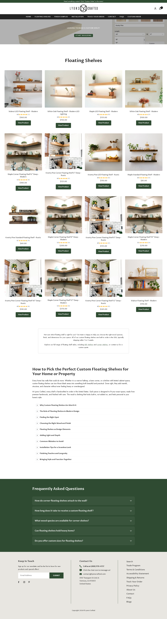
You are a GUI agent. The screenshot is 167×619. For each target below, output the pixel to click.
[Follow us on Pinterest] (31, 582)
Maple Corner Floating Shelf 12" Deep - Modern (63, 301)
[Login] (155, 8)
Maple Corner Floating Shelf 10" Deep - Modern (144, 238)
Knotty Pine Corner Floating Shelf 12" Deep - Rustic (103, 302)
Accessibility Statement (137, 573)
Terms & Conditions (135, 569)
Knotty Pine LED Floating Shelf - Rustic (103, 175)
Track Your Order (95, 17)
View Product (23, 123)
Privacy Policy (132, 585)
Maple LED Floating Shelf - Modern (103, 111)
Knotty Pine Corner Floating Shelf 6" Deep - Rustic (63, 174)
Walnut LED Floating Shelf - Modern (23, 111)
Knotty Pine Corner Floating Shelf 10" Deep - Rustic (23, 302)
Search (129, 561)
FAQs (122, 17)
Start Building (84, 35)
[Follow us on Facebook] (20, 582)
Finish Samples (61, 17)
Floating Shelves (43, 17)
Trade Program (133, 565)
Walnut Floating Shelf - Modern (144, 301)
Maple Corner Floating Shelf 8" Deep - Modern (63, 238)
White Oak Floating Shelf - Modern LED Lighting (63, 112)
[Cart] (160, 8)
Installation (78, 17)
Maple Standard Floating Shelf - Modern (144, 175)
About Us (130, 589)
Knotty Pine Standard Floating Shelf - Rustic (23, 237)
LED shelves (89, 344)
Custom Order (134, 17)
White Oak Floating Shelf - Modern (144, 111)
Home (28, 17)
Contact (112, 17)
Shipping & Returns (135, 577)
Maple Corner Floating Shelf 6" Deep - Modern (23, 175)
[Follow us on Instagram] (25, 582)
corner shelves (102, 344)
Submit (56, 575)
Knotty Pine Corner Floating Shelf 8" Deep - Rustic (103, 238)
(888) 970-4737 (97, 566)
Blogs (129, 601)
